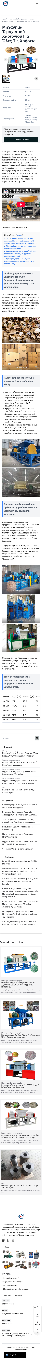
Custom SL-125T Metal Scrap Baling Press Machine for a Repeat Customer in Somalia (20, 881)
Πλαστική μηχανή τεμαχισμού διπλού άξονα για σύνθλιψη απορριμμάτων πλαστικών (20, 754)
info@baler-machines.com (13, 1314)
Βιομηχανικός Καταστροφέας (11, 751)
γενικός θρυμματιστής (11, 165)
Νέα (4, 788)
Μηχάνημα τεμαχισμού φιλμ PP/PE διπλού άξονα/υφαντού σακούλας (19, 773)
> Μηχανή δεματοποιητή (10, 1278)
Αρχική (4, 19)
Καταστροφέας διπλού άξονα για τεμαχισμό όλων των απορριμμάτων (19, 763)
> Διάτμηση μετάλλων (9, 1285)
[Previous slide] (6, 59)
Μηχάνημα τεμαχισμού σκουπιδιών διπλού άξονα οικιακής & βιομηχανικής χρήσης (19, 782)
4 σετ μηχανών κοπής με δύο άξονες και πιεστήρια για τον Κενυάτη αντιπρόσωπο (19, 923)
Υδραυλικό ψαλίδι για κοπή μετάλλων (17, 849)
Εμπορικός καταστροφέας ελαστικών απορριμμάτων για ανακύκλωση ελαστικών (19, 813)
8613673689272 (8, 1304)
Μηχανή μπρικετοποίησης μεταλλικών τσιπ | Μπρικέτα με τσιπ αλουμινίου (20, 843)
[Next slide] (36, 59)
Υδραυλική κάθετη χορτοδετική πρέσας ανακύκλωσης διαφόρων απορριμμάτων (18, 821)
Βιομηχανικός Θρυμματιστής (18, 19)
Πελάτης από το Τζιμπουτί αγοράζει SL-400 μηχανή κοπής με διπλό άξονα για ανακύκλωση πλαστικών (20, 904)
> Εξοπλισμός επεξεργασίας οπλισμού (15, 1289)
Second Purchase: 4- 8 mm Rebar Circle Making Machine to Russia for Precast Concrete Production (19, 871)
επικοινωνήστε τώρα (21, 139)
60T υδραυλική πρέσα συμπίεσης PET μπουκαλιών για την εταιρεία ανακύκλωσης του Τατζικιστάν (20, 914)
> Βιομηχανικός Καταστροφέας (12, 1282)
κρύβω (19, 235)
